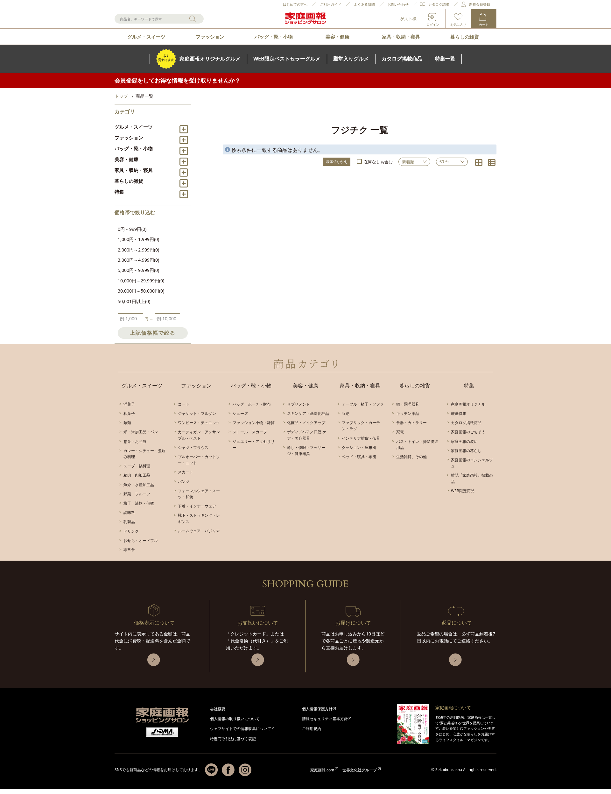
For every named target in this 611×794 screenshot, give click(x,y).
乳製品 (129, 521)
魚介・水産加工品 (138, 484)
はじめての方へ (295, 4)
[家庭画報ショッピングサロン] (305, 18)
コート (183, 404)
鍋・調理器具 (407, 404)
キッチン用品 (407, 413)
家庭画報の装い (464, 441)
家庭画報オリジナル (468, 404)
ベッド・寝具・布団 (359, 456)
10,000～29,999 (141, 281)
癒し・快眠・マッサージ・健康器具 (306, 450)
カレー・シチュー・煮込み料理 (144, 453)
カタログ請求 (438, 4)
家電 (400, 432)
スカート (185, 472)
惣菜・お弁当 (134, 441)
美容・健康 (337, 36)
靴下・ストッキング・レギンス (199, 518)
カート (483, 24)
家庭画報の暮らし (466, 450)
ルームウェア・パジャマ (199, 531)
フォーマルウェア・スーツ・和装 (199, 494)
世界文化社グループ (359, 770)
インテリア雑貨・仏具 (361, 438)
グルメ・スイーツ (146, 36)
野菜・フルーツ (136, 494)
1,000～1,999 (138, 239)
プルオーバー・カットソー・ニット (199, 459)
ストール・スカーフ (250, 432)
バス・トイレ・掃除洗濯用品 (417, 444)
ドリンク (131, 531)
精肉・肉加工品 (136, 475)
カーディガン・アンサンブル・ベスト (199, 435)
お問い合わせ (398, 4)
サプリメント (298, 404)
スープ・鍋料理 (136, 466)
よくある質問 (364, 4)
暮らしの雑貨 (464, 36)
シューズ (240, 413)
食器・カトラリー (411, 422)
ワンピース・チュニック (199, 422)
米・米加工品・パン (140, 432)
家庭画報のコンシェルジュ (472, 463)
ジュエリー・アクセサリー (254, 444)
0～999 (132, 229)
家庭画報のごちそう (468, 432)
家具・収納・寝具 (401, 36)
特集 (119, 191)
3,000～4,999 (138, 260)
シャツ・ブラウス (193, 447)
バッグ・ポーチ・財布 (252, 404)
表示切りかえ (336, 161)
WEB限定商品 (462, 490)
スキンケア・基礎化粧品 (308, 413)
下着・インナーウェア (197, 506)
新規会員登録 (479, 4)
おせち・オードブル (140, 540)
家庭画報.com (322, 770)
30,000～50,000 (141, 291)
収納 (345, 413)
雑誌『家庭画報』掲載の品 (472, 478)
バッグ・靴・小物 (274, 36)
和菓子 (129, 413)
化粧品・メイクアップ (306, 422)
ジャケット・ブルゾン (197, 413)
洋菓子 (129, 404)
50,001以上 (134, 301)
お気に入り (458, 24)
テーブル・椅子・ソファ (363, 404)
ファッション (210, 36)
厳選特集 (458, 413)
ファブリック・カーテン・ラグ (361, 425)
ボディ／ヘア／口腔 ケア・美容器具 (306, 435)
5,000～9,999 (138, 270)
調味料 (129, 512)
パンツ (183, 481)
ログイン (432, 24)
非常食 (129, 549)
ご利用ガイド (330, 4)
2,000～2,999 (138, 250)
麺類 (127, 422)
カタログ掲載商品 (466, 422)
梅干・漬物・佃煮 (138, 503)
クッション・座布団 (359, 447)
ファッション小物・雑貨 (254, 422)
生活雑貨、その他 (411, 456)
